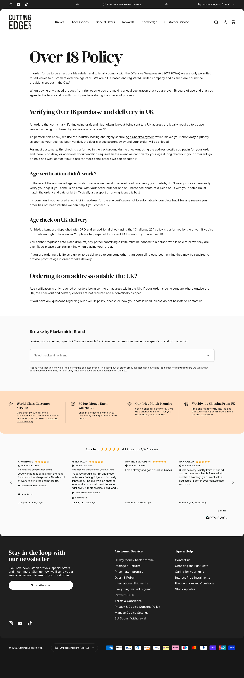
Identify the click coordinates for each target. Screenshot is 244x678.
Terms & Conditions (128, 601)
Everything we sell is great (133, 589)
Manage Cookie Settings (131, 612)
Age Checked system (140, 137)
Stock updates (185, 589)
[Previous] (77, 4)
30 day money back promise (134, 560)
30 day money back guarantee (97, 414)
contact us (195, 301)
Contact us (182, 560)
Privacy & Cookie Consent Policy (137, 606)
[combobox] (216, 4)
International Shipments (131, 583)
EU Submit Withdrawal (130, 618)
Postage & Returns (128, 566)
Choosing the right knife (191, 566)
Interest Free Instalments (192, 577)
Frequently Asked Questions (194, 583)
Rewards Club (124, 595)
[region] (122, 482)
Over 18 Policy (125, 577)
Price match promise (129, 571)
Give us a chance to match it (154, 410)
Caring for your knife (189, 571)
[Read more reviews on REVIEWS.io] (217, 518)
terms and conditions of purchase (70, 95)
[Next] (166, 4)
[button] (11, 482)
